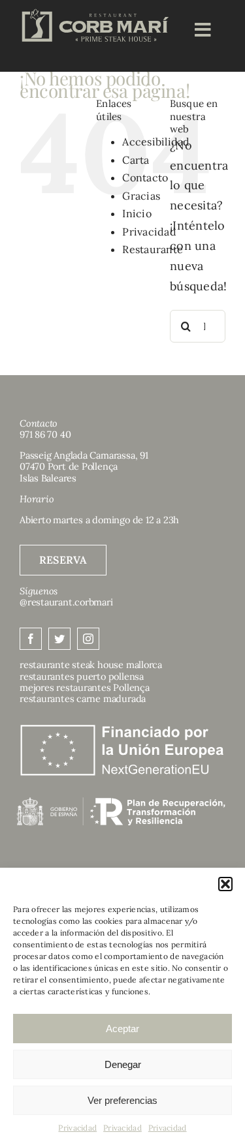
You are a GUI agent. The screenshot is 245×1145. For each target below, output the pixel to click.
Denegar (123, 1064)
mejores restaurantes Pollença (85, 687)
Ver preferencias (122, 1100)
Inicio (137, 213)
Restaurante (152, 249)
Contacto (145, 177)
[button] (225, 884)
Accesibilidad (156, 141)
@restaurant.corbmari (66, 602)
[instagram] (88, 639)
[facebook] (31, 639)
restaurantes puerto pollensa (82, 676)
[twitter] (59, 639)
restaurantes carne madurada (83, 698)
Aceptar (122, 1028)
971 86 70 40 (45, 434)
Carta (135, 159)
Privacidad (77, 1128)
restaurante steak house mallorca (91, 664)
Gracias (141, 195)
